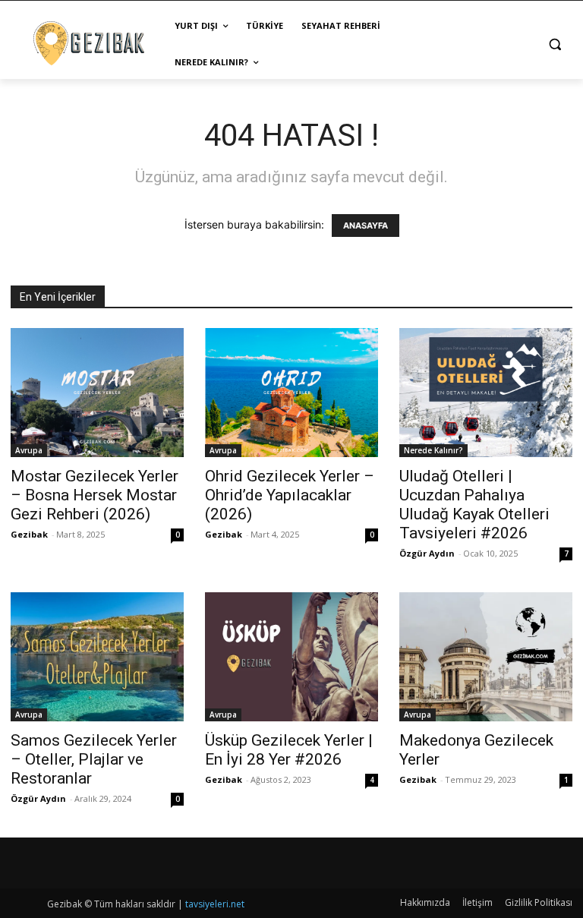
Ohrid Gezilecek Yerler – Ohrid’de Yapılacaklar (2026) (289, 495)
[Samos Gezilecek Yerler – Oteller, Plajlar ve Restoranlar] (97, 656)
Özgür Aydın (427, 553)
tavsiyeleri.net (214, 903)
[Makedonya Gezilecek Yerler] (485, 656)
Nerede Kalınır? (433, 450)
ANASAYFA (365, 225)
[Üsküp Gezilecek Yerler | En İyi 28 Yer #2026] (291, 656)
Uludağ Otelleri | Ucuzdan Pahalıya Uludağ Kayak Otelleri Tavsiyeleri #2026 (474, 504)
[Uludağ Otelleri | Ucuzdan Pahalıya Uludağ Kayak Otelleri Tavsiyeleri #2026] (485, 392)
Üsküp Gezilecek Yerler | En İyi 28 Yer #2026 (289, 749)
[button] (554, 44)
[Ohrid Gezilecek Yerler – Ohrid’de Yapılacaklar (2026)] (291, 392)
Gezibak (29, 534)
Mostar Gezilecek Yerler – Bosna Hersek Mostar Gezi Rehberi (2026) (94, 495)
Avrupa (29, 450)
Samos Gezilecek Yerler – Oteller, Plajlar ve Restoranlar (94, 759)
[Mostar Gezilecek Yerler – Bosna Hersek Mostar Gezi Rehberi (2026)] (97, 392)
